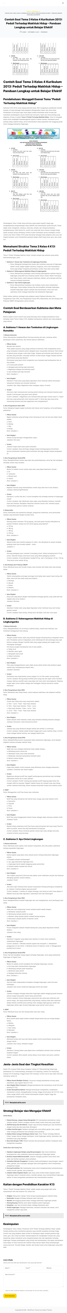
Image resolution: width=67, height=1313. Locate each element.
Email (28, 1268)
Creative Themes (46, 1310)
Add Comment (10, 1274)
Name (7, 1268)
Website (48, 1268)
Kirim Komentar (10, 1296)
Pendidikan (44, 32)
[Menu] (63, 3)
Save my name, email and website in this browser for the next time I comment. (27, 1290)
